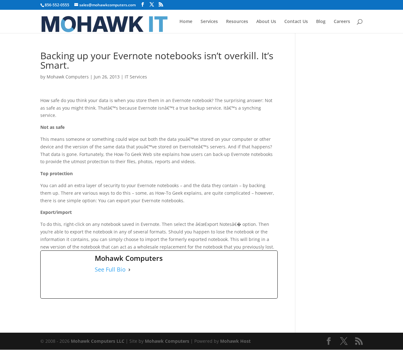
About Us (266, 21)
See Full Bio (110, 269)
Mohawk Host (235, 341)
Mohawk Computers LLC (97, 341)
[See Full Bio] (129, 269)
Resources (237, 21)
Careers (342, 21)
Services (209, 21)
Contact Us (296, 21)
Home (185, 21)
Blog (321, 21)
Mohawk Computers (68, 77)
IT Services (136, 77)
